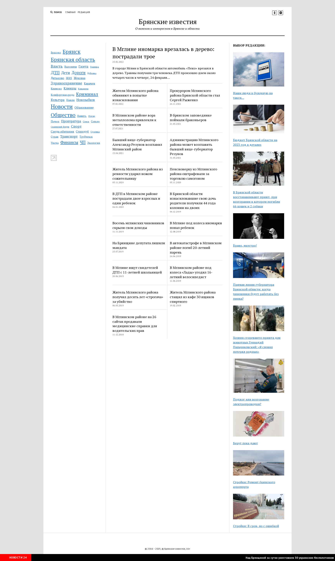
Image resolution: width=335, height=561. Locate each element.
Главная (70, 12)
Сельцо (95, 121)
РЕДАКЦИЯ (84, 12)
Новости (62, 106)
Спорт (76, 126)
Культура (58, 100)
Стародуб (82, 131)
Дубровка (91, 73)
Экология (93, 143)
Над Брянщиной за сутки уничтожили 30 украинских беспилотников (281, 557)
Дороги (78, 72)
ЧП (82, 142)
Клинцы (70, 88)
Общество (63, 114)
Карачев (89, 83)
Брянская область (73, 59)
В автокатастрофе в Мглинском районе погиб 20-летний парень (196, 248)
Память (81, 116)
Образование (84, 107)
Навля (70, 100)
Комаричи (83, 88)
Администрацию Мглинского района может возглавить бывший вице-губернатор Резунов (194, 146)
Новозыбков (85, 100)
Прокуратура (71, 121)
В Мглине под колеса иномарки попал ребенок (196, 225)
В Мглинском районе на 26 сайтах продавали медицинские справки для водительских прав (134, 323)
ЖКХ (69, 78)
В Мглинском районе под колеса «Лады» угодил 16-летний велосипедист (191, 272)
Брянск (71, 51)
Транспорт (69, 136)
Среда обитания (62, 131)
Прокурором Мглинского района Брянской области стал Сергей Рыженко (195, 95)
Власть (57, 66)
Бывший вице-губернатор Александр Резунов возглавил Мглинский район (137, 144)
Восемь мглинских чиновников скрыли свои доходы (138, 225)
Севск (86, 121)
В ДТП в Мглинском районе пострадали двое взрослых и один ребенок (136, 198)
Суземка (95, 131)
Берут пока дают (245, 443)
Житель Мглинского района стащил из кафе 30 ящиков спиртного (193, 297)
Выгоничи (70, 66)
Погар (91, 116)
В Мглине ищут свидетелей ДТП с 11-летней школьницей (137, 269)
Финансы (69, 142)
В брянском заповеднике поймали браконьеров (191, 117)
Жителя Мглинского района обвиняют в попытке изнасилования (135, 95)
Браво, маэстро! (245, 245)
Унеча (55, 143)
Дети (65, 72)
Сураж (54, 136)
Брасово (56, 52)
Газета (83, 66)
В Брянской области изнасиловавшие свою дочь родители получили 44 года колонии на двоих (193, 200)
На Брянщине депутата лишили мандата (138, 245)
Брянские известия (168, 21)
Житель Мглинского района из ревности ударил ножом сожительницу (137, 174)
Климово (56, 88)
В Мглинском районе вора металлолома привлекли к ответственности (134, 120)
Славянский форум (60, 126)
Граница (94, 66)
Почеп (55, 121)
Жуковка (79, 78)
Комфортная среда (62, 95)
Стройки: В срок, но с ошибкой (256, 526)
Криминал (87, 94)
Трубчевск (86, 136)
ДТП (55, 72)
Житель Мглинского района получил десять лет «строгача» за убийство (137, 297)
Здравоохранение (66, 83)
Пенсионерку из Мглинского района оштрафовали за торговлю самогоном (193, 174)
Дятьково (57, 78)
